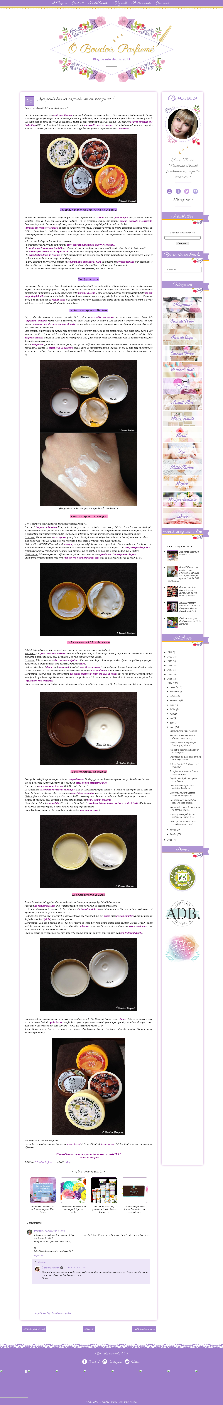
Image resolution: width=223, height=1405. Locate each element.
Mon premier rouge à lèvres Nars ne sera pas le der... (185, 808)
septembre (175, 700)
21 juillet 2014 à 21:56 (75, 1267)
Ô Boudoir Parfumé (50, 1267)
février (173, 829)
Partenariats (140, 3)
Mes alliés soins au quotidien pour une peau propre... (183, 801)
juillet (173, 709)
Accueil (88, 1329)
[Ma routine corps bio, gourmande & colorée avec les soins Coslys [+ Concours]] (104, 1203)
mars (172, 727)
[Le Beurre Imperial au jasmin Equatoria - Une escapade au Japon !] (135, 1203)
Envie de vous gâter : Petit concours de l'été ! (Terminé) (190, 621)
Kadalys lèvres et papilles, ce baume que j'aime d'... (183, 744)
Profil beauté (98, 3)
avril (172, 722)
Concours (162, 3)
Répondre (38, 1255)
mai (172, 718)
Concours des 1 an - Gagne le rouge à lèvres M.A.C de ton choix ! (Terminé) (188, 591)
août (172, 704)
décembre (175, 687)
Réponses (42, 1262)
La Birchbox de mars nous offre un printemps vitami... (185, 758)
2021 (170, 652)
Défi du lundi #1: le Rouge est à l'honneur (184, 765)
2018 (170, 665)
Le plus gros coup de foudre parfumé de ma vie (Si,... (182, 815)
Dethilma (38, 1230)
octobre (173, 696)
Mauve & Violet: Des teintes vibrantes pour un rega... (183, 737)
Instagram (115, 1362)
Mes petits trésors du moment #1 (189, 553)
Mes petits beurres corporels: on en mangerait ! (184, 751)
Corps (68, 1162)
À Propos (58, 3)
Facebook (94, 1362)
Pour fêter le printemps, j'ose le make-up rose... (184, 772)
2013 (170, 839)
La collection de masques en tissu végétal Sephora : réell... (73, 1209)
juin (172, 713)
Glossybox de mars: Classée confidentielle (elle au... (182, 794)
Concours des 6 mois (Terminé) (183, 730)
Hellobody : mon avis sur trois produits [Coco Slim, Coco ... (42, 1209)
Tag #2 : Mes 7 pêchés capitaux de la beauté (184, 780)
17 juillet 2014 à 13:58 (54, 1230)
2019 (170, 661)
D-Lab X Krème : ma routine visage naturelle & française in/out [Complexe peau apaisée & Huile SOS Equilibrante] (183, 574)
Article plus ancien (144, 1329)
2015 (170, 678)
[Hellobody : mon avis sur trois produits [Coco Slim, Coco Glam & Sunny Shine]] (43, 1203)
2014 (170, 683)
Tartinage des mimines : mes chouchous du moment (183, 823)
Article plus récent (34, 1329)
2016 (170, 674)
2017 (170, 669)
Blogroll (119, 3)
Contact (77, 3)
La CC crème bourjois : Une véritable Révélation (182, 787)
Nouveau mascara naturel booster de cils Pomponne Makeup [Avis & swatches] (189, 606)
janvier (173, 834)
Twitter (134, 1362)
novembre (175, 691)
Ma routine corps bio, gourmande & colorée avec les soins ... (104, 1209)
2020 (170, 656)
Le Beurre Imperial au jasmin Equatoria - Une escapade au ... (134, 1209)
